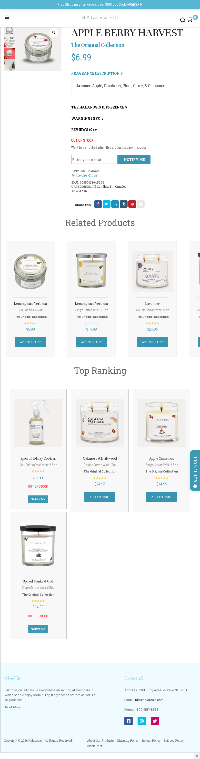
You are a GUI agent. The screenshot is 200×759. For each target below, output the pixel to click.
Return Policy (151, 740)
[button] (190, 22)
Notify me (134, 159)
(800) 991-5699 (147, 709)
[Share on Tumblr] (124, 204)
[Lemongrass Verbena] (30, 271)
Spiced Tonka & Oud (38, 581)
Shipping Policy (128, 740)
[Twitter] (155, 721)
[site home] (100, 16)
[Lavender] (152, 271)
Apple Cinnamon (161, 458)
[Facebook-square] (128, 721)
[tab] (134, 73)
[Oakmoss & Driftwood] (99, 423)
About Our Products (100, 740)
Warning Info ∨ (87, 118)
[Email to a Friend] (141, 204)
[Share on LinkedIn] (115, 204)
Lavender (152, 304)
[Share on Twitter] (106, 204)
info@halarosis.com (148, 700)
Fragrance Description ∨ (97, 73)
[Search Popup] (182, 20)
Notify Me (38, 499)
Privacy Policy (174, 740)
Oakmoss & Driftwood (100, 458)
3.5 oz (83, 191)
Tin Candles (118, 186)
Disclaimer (94, 746)
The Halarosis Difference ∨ (99, 107)
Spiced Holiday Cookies (38, 458)
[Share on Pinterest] (132, 204)
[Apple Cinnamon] (161, 423)
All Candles (100, 186)
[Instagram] (142, 721)
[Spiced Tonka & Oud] (38, 546)
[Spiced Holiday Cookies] (38, 423)
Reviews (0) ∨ (84, 129)
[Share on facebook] (98, 204)
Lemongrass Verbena (30, 304)
